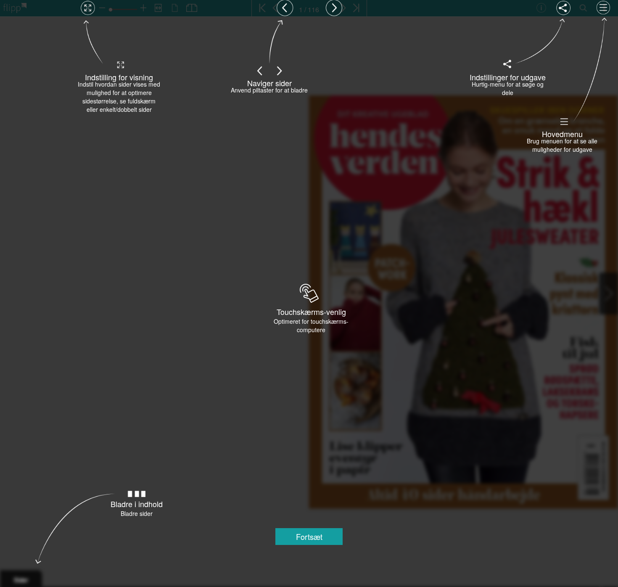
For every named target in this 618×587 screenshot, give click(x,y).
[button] (309, 536)
